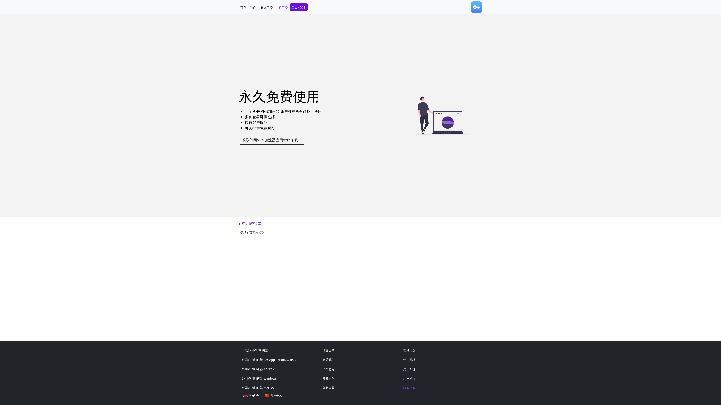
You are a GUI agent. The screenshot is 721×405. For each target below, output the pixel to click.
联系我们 (329, 360)
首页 (243, 7)
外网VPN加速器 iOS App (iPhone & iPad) (269, 360)
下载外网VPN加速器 (255, 350)
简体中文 (276, 395)
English (254, 395)
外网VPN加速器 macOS (258, 388)
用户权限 (409, 378)
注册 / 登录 (298, 7)
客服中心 (267, 7)
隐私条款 (329, 388)
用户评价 (409, 369)
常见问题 (409, 350)
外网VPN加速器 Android (258, 369)
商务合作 (329, 378)
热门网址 (409, 360)
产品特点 (329, 369)
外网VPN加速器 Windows (259, 378)
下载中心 (282, 7)
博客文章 (255, 223)
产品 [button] (252, 7)
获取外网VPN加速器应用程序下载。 (272, 139)
